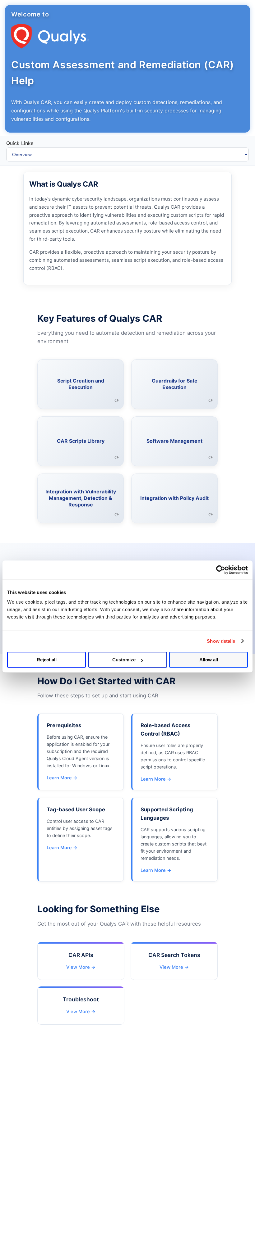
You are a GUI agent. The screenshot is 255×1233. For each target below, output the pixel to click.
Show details (221, 641)
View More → (80, 967)
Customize (124, 659)
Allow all (208, 659)
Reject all (47, 659)
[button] (80, 384)
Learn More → (62, 777)
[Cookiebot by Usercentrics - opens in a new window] (220, 569)
